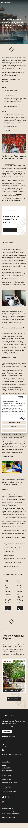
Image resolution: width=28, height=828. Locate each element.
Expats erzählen (6, 761)
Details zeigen (22, 418)
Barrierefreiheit (15, 813)
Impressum (19, 811)
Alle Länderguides (6, 767)
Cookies (3, 813)
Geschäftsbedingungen (7, 808)
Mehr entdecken (7, 608)
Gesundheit (10, 690)
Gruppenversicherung (7, 744)
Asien (4, 59)
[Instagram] (6, 787)
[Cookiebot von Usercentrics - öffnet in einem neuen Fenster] (17, 397)
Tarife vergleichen (6, 741)
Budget (16, 690)
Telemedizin (4, 746)
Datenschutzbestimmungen (8, 811)
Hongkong (18, 194)
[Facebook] (9, 787)
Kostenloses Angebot (9, 229)
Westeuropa (8, 99)
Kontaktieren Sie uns (7, 770)
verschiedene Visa (9, 163)
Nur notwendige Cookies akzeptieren (14, 430)
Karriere (4, 764)
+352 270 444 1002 (6, 779)
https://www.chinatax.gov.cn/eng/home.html (13, 533)
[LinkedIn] (3, 787)
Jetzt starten (6, 731)
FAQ (3, 749)
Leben (5, 690)
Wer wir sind (5, 759)
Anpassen (13, 426)
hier (8, 200)
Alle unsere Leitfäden (13, 698)
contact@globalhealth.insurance (9, 782)
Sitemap (9, 813)
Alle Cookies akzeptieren (14, 422)
